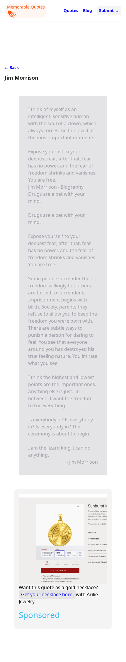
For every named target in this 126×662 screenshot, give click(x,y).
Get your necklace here (47, 594)
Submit (109, 10)
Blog (87, 10)
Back (13, 67)
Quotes (71, 10)
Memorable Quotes (26, 7)
